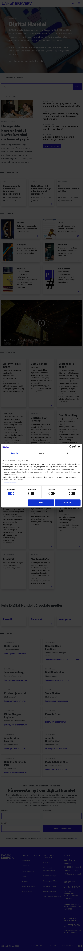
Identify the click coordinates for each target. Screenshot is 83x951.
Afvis (41, 502)
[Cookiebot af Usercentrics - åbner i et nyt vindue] (71, 446)
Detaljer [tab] (42, 453)
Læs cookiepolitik (9, 482)
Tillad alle (67, 502)
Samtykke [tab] (14, 453)
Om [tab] (68, 453)
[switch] (31, 493)
